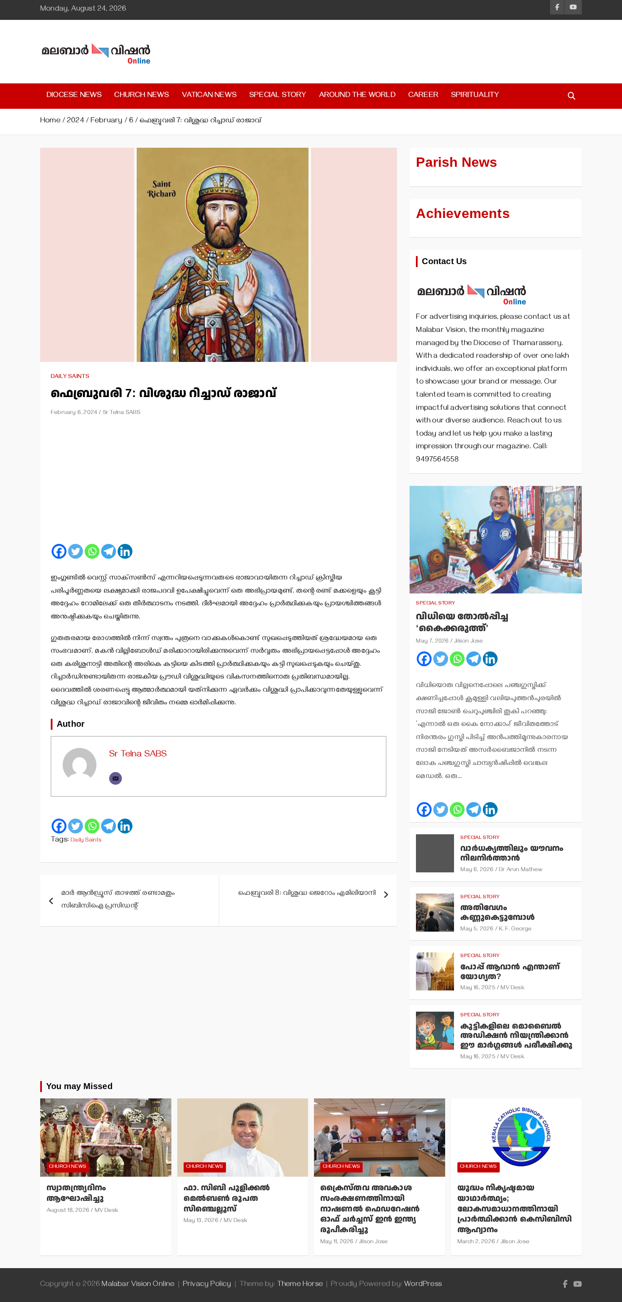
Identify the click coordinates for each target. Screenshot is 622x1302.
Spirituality (475, 96)
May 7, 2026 (432, 641)
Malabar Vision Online (138, 1285)
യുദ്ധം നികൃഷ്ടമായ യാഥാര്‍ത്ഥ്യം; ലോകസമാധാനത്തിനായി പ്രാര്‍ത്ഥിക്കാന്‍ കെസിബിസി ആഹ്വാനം (514, 1209)
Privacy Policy (207, 1285)
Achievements (462, 213)
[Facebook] (59, 551)
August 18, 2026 (68, 1211)
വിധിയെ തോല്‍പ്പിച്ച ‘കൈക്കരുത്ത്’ (462, 622)
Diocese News (74, 96)
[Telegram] (108, 551)
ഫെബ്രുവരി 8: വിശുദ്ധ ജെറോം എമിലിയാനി (307, 894)
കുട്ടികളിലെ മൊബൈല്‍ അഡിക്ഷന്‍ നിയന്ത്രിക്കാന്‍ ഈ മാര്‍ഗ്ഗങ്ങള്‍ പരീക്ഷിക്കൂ (516, 1036)
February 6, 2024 (74, 413)
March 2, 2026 (476, 1242)
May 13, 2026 (201, 1221)
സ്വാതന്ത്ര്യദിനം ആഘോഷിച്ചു (76, 1193)
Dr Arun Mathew (520, 870)
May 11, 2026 (336, 1242)
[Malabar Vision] (472, 279)
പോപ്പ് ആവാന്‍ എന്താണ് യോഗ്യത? (510, 971)
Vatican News (209, 96)
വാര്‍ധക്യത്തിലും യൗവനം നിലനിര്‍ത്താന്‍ (511, 853)
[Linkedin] (125, 551)
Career (423, 96)
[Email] (115, 778)
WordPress (423, 1285)
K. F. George (515, 929)
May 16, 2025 (477, 988)
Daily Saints (70, 377)
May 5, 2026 (476, 929)
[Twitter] (75, 551)
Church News (141, 96)
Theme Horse (300, 1285)
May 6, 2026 (476, 870)
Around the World (357, 96)
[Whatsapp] (92, 551)
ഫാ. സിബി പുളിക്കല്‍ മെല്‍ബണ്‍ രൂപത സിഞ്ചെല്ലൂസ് (227, 1198)
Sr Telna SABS (121, 413)
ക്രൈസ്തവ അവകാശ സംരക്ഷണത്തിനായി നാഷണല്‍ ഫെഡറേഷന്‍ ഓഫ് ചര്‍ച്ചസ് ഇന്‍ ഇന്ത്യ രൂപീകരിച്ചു (370, 1209)
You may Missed (79, 1086)
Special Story (277, 96)
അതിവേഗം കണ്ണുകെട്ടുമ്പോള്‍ (497, 912)
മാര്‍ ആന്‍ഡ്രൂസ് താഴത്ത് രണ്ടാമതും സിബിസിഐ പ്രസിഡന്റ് (118, 900)
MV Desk (512, 988)
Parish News (456, 162)
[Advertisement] (218, 483)
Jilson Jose (468, 641)
